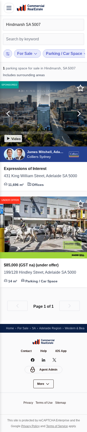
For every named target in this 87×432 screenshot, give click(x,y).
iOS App (60, 351)
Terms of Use (44, 402)
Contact (26, 351)
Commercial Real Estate (30, 8)
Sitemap (60, 402)
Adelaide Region (50, 328)
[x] (54, 360)
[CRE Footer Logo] (43, 341)
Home (10, 328)
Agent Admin (48, 369)
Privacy (28, 402)
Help (43, 351)
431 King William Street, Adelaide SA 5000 (40, 176)
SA (34, 328)
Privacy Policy (30, 426)
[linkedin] (43, 360)
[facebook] (32, 360)
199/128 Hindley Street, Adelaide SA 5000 (40, 272)
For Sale (23, 328)
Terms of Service (57, 426)
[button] (7, 114)
